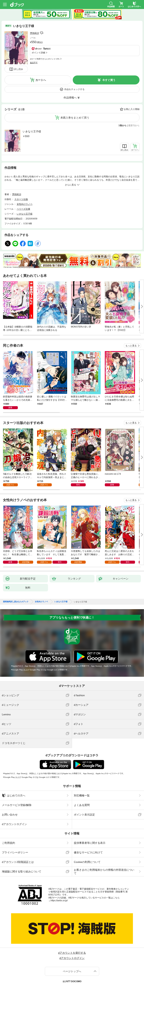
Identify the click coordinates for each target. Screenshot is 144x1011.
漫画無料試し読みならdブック (15, 602)
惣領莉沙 (34, 33)
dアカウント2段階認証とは (18, 861)
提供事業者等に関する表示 (89, 842)
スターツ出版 (21, 199)
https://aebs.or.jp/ (59, 900)
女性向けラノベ (24, 204)
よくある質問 (82, 805)
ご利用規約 (8, 842)
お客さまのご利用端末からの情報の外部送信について (104, 871)
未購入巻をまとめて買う (74, 117)
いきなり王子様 (32, 131)
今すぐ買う (109, 79)
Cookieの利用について (87, 861)
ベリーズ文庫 (23, 209)
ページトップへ (72, 971)
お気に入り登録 (132, 109)
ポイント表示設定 (84, 814)
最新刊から (134, 125)
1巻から (122, 125)
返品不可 (34, 63)
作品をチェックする (74, 89)
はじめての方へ (16, 795)
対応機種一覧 (82, 795)
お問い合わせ (10, 814)
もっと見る (131, 345)
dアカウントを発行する (72, 952)
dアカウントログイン (14, 824)
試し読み (18, 69)
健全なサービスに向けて (88, 852)
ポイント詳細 (38, 52)
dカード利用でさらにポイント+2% (44, 59)
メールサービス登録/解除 (17, 805)
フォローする (42, 33)
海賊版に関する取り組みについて (21, 871)
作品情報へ (70, 97)
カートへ (40, 79)
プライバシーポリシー (15, 852)
